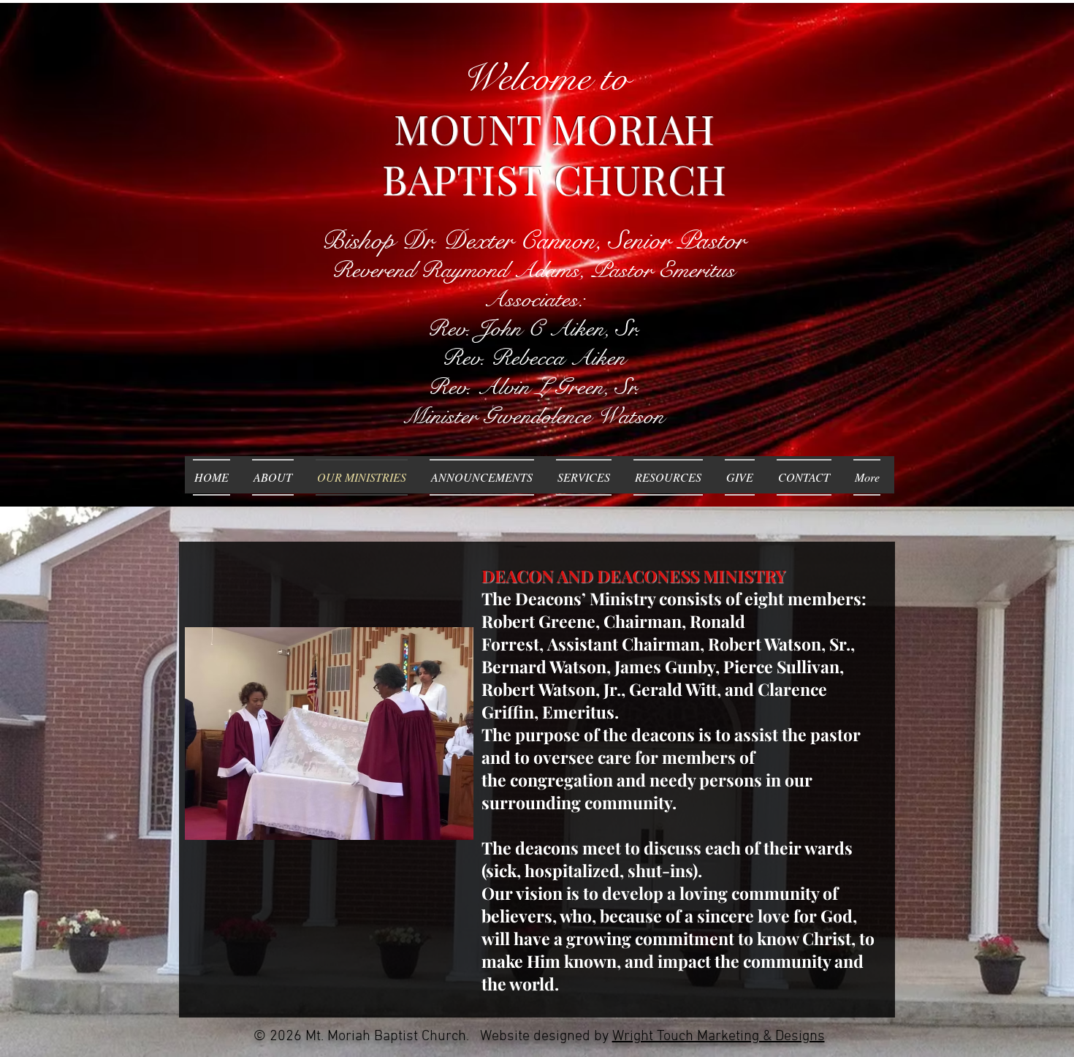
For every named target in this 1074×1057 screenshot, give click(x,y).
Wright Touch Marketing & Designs (718, 1036)
